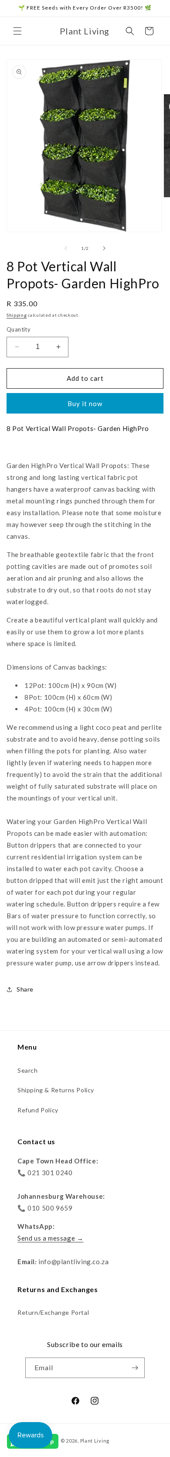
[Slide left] (65, 248)
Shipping (17, 315)
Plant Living (94, 1440)
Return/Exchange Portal (53, 1312)
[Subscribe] (134, 1368)
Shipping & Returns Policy (55, 1090)
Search (27, 1070)
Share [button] (25, 989)
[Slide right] (104, 248)
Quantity (19, 329)
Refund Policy (37, 1110)
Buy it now (85, 403)
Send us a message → (50, 1238)
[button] (17, 31)
